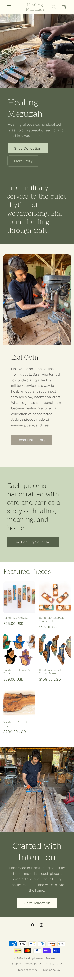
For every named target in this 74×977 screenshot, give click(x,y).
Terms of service (27, 970)
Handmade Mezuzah (16, 617)
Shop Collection (28, 148)
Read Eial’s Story (32, 439)
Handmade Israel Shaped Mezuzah (50, 671)
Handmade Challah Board (15, 724)
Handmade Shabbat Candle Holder (51, 619)
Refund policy (33, 963)
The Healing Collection (33, 542)
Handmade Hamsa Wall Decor (18, 671)
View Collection (37, 903)
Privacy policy (54, 963)
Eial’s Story (23, 161)
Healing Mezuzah (34, 958)
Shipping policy (51, 970)
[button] (8, 7)
